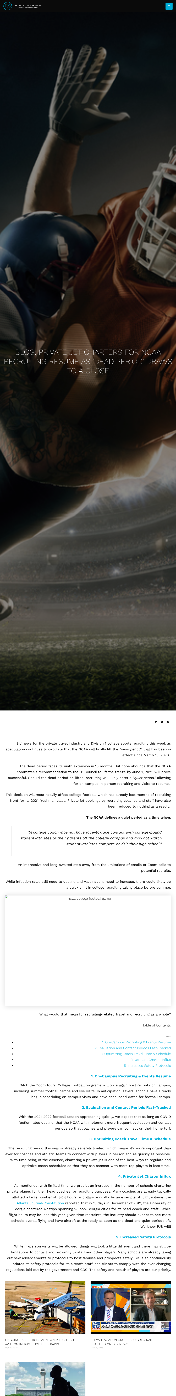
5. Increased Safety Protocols (147, 1065)
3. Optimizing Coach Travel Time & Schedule (135, 1054)
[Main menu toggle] (169, 6)
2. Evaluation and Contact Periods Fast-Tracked (132, 1048)
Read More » (11, 1354)
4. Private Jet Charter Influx (148, 1060)
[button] (156, 722)
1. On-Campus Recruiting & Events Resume (136, 1042)
